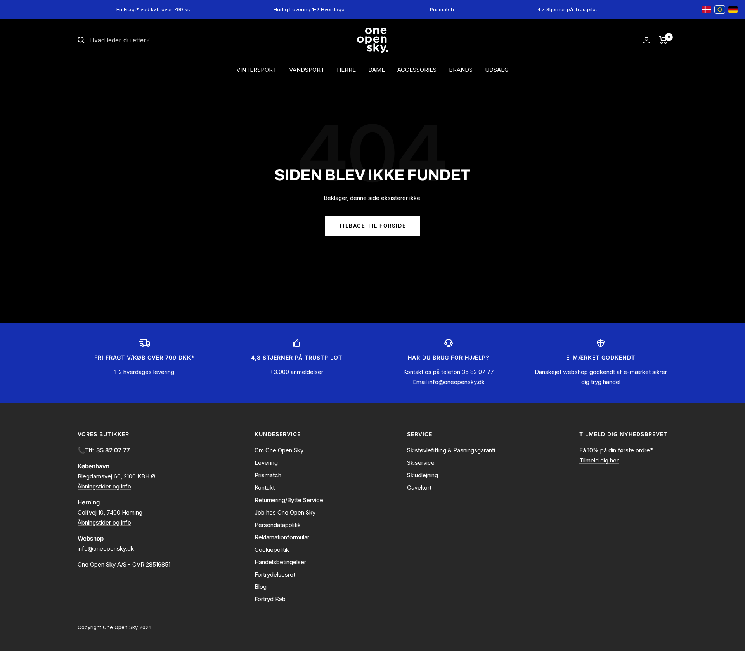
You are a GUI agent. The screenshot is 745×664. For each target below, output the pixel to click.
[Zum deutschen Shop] (733, 10)
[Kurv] (663, 40)
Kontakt (265, 487)
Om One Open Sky (279, 450)
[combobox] (147, 40)
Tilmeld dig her (599, 460)
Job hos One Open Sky (285, 512)
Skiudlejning (422, 475)
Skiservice (421, 462)
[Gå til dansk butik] (707, 10)
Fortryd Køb (270, 599)
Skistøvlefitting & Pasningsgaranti (451, 450)
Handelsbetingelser (280, 562)
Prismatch (442, 9)
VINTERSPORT (256, 69)
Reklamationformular (282, 537)
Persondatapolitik (278, 524)
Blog (261, 586)
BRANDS (461, 69)
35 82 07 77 (478, 371)
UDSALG (497, 69)
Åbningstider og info (104, 486)
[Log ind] (646, 40)
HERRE (346, 69)
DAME (376, 69)
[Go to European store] (720, 10)
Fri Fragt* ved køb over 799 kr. (153, 9)
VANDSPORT (306, 69)
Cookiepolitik (272, 549)
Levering (266, 462)
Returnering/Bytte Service (289, 500)
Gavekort (419, 487)
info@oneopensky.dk (456, 382)
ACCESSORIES (417, 69)
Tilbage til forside (372, 225)
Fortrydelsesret (275, 574)
